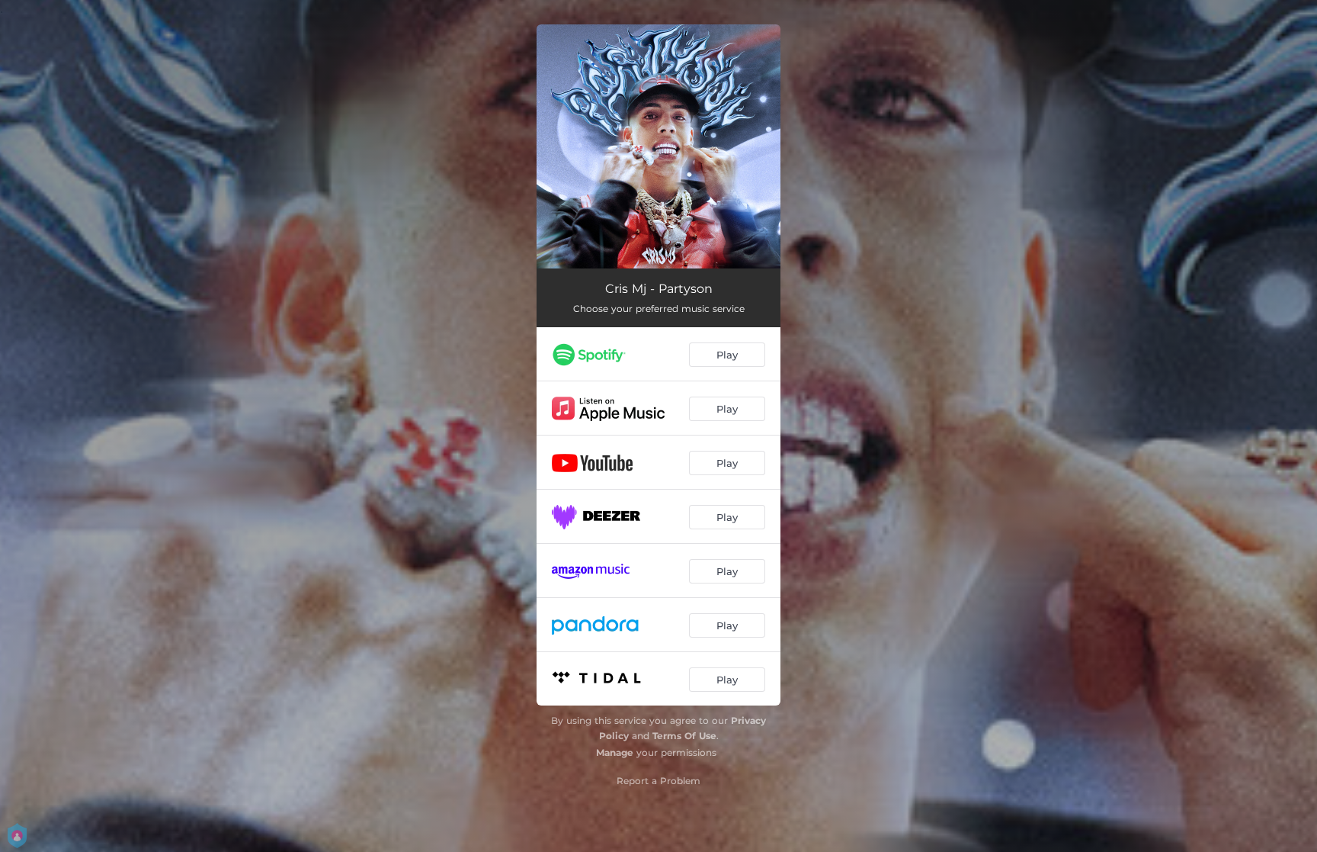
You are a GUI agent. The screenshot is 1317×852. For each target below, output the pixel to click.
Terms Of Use (684, 735)
